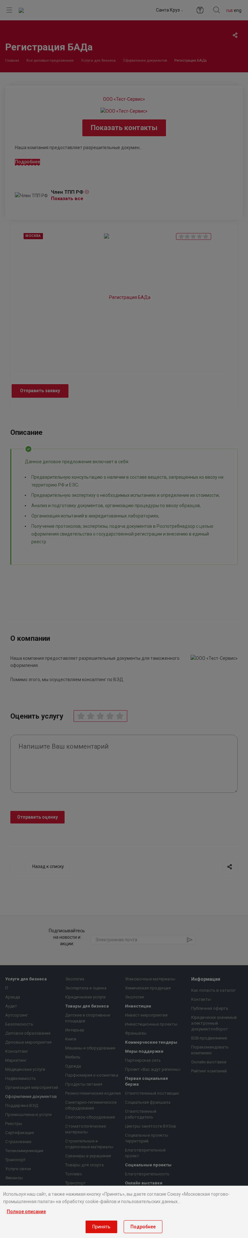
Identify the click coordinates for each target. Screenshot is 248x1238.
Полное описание (26, 1211)
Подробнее (143, 1226)
